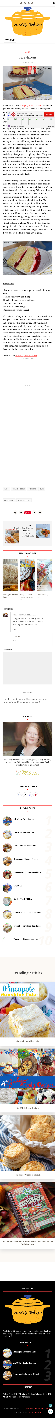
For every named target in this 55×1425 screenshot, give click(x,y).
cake (27, 52)
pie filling (9, 500)
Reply (14, 629)
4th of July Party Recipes (24, 819)
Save (28, 513)
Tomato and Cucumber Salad (25, 939)
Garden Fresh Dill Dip (22, 899)
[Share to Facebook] (15, 512)
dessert (32, 489)
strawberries (24, 500)
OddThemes (35, 1413)
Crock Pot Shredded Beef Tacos (27, 926)
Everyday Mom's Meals (31, 105)
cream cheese (18, 489)
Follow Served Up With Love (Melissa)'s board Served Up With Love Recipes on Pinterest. (27, 1395)
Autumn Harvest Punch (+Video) (27, 872)
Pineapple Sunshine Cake (24, 832)
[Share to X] (21, 512)
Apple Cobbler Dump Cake (24, 845)
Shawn (15, 615)
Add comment (7, 649)
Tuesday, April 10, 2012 (27, 615)
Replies (17, 636)
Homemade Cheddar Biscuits (25, 859)
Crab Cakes (18, 886)
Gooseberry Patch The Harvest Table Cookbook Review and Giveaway (27, 1242)
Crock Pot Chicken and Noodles (27, 912)
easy (42, 489)
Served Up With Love (38, 1409)
